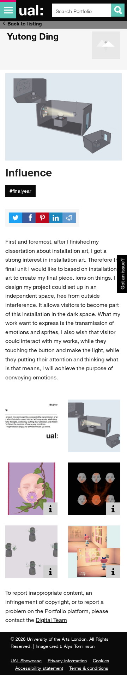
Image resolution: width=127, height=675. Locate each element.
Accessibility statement (39, 668)
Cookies (101, 660)
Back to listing (24, 24)
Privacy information (67, 660)
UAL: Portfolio (32, 10)
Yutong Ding (33, 35)
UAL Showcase (26, 660)
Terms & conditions (88, 668)
